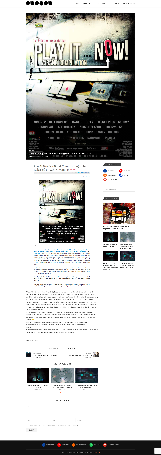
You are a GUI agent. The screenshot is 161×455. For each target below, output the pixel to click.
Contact (115, 4)
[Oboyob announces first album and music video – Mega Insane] (86, 375)
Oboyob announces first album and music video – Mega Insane (127, 265)
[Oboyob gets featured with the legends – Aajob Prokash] (119, 213)
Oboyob (97, 452)
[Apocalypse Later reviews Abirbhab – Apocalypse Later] (62, 375)
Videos (96, 4)
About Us (87, 4)
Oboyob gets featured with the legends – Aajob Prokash (116, 227)
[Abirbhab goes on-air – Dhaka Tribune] (38, 375)
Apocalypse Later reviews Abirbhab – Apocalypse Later (126, 246)
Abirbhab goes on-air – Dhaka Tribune (110, 245)
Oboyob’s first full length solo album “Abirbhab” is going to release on (110, 266)
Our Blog (105, 4)
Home (78, 4)
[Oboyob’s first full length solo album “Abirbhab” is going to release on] (110, 256)
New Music (32, 150)
